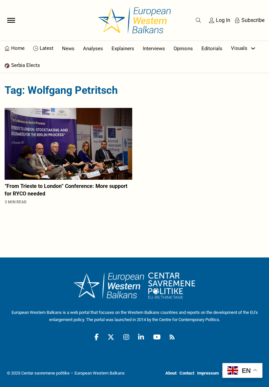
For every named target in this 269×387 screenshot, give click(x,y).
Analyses (93, 48)
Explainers (123, 48)
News (68, 48)
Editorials (211, 48)
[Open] (11, 20)
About (170, 373)
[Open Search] (198, 20)
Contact (186, 373)
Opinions (183, 48)
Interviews (154, 48)
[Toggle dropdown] (253, 48)
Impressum (208, 373)
